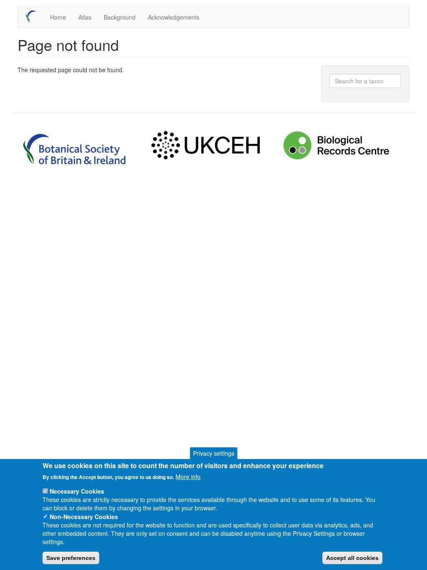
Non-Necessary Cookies (84, 516)
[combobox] (365, 81)
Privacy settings (213, 453)
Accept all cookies (352, 558)
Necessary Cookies (77, 491)
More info (188, 476)
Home (58, 17)
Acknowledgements (173, 17)
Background (120, 17)
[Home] (34, 16)
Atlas (84, 17)
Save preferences (70, 558)
